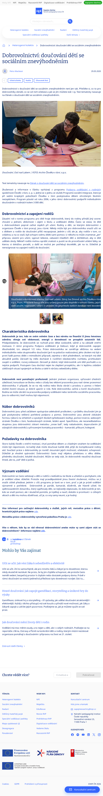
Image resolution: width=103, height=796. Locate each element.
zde (36, 511)
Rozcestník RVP (35, 2)
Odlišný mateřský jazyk (82, 30)
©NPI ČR (92, 784)
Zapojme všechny (93, 2)
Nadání (63, 30)
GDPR (16, 784)
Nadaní (5, 709)
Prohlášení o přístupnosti (36, 784)
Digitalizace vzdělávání (54, 2)
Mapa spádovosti (10, 723)
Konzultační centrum (80, 699)
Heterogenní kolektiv (19, 30)
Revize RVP (41, 714)
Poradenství (7, 733)
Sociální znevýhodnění (44, 30)
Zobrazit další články (12, 646)
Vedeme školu (42, 728)
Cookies (5, 784)
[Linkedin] (88, 734)
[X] (93, 734)
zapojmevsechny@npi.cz (85, 709)
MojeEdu (22, 2)
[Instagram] (99, 734)
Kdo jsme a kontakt (79, 704)
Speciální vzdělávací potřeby (35, 34)
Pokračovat (88, 674)
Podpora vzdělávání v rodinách (83, 189)
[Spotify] (77, 734)
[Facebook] (72, 734)
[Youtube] (83, 734)
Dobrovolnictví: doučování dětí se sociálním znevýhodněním (70, 45)
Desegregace (8, 728)
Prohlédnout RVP (74, 2)
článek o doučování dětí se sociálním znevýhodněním (57, 183)
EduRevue (40, 709)
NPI (14, 2)
